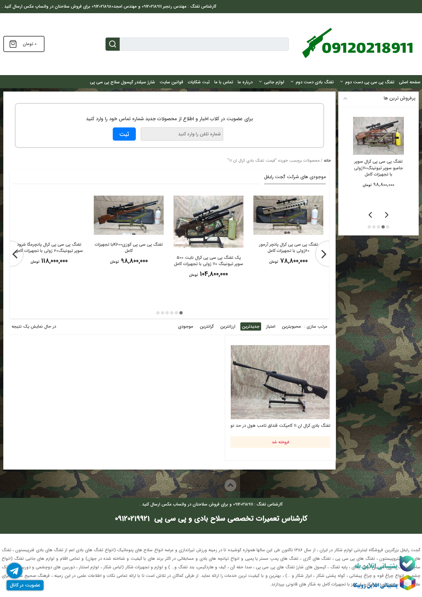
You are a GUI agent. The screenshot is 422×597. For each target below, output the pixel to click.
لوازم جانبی (274, 82)
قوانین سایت (171, 82)
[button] (181, 313)
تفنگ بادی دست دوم (315, 82)
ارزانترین (227, 326)
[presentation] (328, 253)
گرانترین (207, 326)
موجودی (185, 326)
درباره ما (245, 82)
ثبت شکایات (199, 82)
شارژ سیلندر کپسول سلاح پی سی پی (122, 82)
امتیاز (270, 326)
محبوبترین (291, 326)
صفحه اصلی (409, 82)
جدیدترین (250, 326)
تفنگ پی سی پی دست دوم (369, 82)
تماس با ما (223, 82)
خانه (327, 160)
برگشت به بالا (205, 485)
